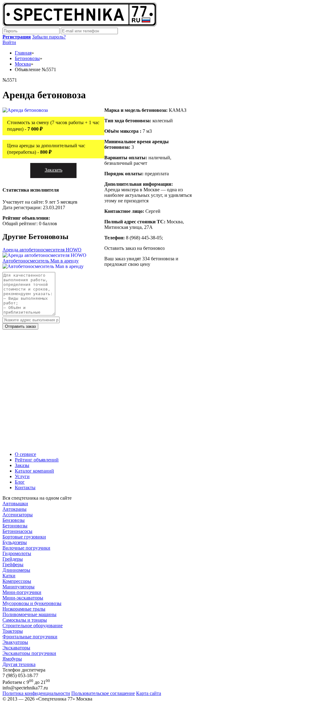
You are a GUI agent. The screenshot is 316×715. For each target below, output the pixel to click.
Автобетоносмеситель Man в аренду (40, 260)
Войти (9, 42)
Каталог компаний (34, 470)
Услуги (22, 476)
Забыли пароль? (49, 36)
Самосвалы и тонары (24, 620)
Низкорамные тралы (23, 608)
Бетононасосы (17, 531)
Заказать (53, 170)
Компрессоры (16, 581)
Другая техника (18, 664)
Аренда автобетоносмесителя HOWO (41, 249)
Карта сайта (148, 693)
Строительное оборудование (32, 625)
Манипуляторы (18, 586)
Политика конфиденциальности (36, 693)
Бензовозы (13, 520)
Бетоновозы (14, 525)
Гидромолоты (16, 553)
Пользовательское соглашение (103, 693)
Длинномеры (16, 570)
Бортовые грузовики (24, 536)
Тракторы (12, 631)
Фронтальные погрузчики (29, 636)
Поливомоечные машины (29, 614)
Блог (20, 482)
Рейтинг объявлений (37, 459)
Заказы (22, 465)
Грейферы (12, 564)
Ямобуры (12, 658)
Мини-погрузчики (21, 592)
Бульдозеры (14, 542)
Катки (8, 575)
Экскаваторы (16, 647)
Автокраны (14, 509)
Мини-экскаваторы (22, 597)
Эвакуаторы (15, 642)
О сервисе (25, 454)
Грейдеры (12, 559)
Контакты (25, 487)
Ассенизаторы (17, 514)
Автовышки (15, 503)
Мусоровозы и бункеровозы (31, 603)
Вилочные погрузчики (26, 547)
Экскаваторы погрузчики (29, 653)
